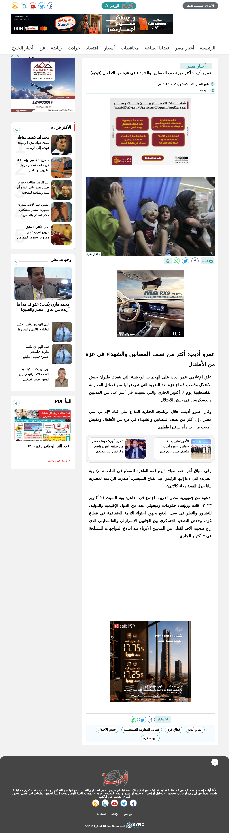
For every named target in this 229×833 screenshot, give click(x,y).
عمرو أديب (195, 729)
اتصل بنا (101, 814)
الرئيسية (208, 47)
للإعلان (115, 814)
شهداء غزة (150, 738)
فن (42, 47)
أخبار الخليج (23, 47)
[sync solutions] (135, 826)
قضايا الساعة (157, 47)
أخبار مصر (184, 47)
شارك (205, 260)
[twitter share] (185, 260)
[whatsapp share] (176, 260)
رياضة (56, 47)
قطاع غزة (174, 729)
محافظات (130, 47)
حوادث (74, 47)
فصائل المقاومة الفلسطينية (141, 729)
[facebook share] (195, 260)
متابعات (204, 90)
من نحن (128, 814)
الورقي (114, 6)
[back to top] (214, 762)
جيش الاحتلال (107, 729)
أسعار (109, 47)
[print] (168, 261)
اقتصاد (92, 47)
